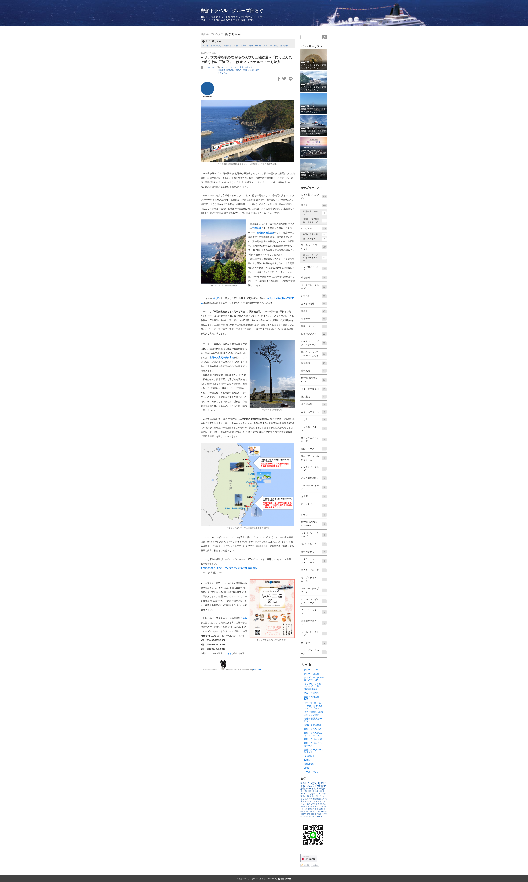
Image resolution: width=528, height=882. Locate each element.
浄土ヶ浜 (274, 45)
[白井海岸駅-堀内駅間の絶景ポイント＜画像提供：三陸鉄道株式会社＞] (248, 131)
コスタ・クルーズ (313, 570)
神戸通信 (313, 396)
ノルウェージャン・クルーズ (313, 561)
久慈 (236, 45)
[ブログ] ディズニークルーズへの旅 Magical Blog (313, 686)
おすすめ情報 (313, 303)
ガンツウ (313, 643)
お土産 (313, 496)
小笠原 (310, 809)
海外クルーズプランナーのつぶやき (313, 354)
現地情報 (313, 277)
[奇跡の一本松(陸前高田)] (272, 374)
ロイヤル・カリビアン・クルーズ (313, 343)
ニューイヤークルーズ (313, 652)
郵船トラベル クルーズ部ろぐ (232, 10)
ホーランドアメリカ (313, 505)
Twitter (307, 760)
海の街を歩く (313, 551)
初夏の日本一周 (314, 234)
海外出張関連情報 (312, 725)
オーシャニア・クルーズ (313, 439)
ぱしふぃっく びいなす (313, 247)
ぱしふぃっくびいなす (308, 811)
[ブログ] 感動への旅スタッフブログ (313, 713)
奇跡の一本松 (255, 45)
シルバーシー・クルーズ (313, 535)
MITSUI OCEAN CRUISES (313, 524)
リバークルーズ (313, 544)
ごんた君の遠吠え (313, 478)
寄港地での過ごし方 (313, 623)
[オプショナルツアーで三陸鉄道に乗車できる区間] (248, 484)
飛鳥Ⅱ (311, 791)
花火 (319, 811)
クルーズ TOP (311, 669)
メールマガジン (311, 771)
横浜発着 (317, 799)
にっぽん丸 (216, 45)
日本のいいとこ (313, 334)
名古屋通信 (313, 404)
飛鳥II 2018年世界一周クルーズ (314, 220)
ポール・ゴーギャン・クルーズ (313, 601)
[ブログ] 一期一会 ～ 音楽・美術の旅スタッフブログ (313, 705)
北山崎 (243, 45)
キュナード (313, 319)
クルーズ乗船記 (311, 693)
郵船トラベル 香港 (313, 739)
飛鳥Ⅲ (313, 311)
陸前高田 (284, 45)
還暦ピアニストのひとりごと (313, 458)
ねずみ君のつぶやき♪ (313, 196)
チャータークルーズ (313, 612)
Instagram (309, 764)
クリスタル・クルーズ (313, 287)
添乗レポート (313, 326)
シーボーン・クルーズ (313, 633)
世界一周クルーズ (314, 213)
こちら (243, 618)
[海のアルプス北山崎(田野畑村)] (224, 251)
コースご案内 (314, 239)
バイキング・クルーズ (313, 469)
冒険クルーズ (313, 448)
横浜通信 (313, 363)
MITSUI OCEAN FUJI (313, 380)
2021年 (205, 45)
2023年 (306, 801)
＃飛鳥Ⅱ (322, 809)
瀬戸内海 (318, 814)
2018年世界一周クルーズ (313, 794)
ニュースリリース (313, 412)
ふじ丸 (313, 419)
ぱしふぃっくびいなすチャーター (314, 257)
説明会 (313, 515)
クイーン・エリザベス (313, 792)
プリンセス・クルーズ (313, 268)
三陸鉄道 (227, 45)
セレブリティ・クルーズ (313, 579)
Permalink (257, 670)
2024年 (305, 817)
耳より (315, 809)
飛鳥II (313, 205)
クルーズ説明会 (311, 673)
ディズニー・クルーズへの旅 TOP (314, 678)
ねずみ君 (314, 804)
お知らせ (313, 296)
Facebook (309, 756)
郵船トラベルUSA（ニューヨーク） (313, 734)
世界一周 (309, 799)
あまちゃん (233, 34)
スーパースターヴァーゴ (313, 590)
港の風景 (313, 370)
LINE (306, 768)
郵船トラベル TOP (313, 729)
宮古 (265, 45)
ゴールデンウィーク (313, 487)
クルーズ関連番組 (313, 389)
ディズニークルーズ (313, 428)
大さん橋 (311, 806)
